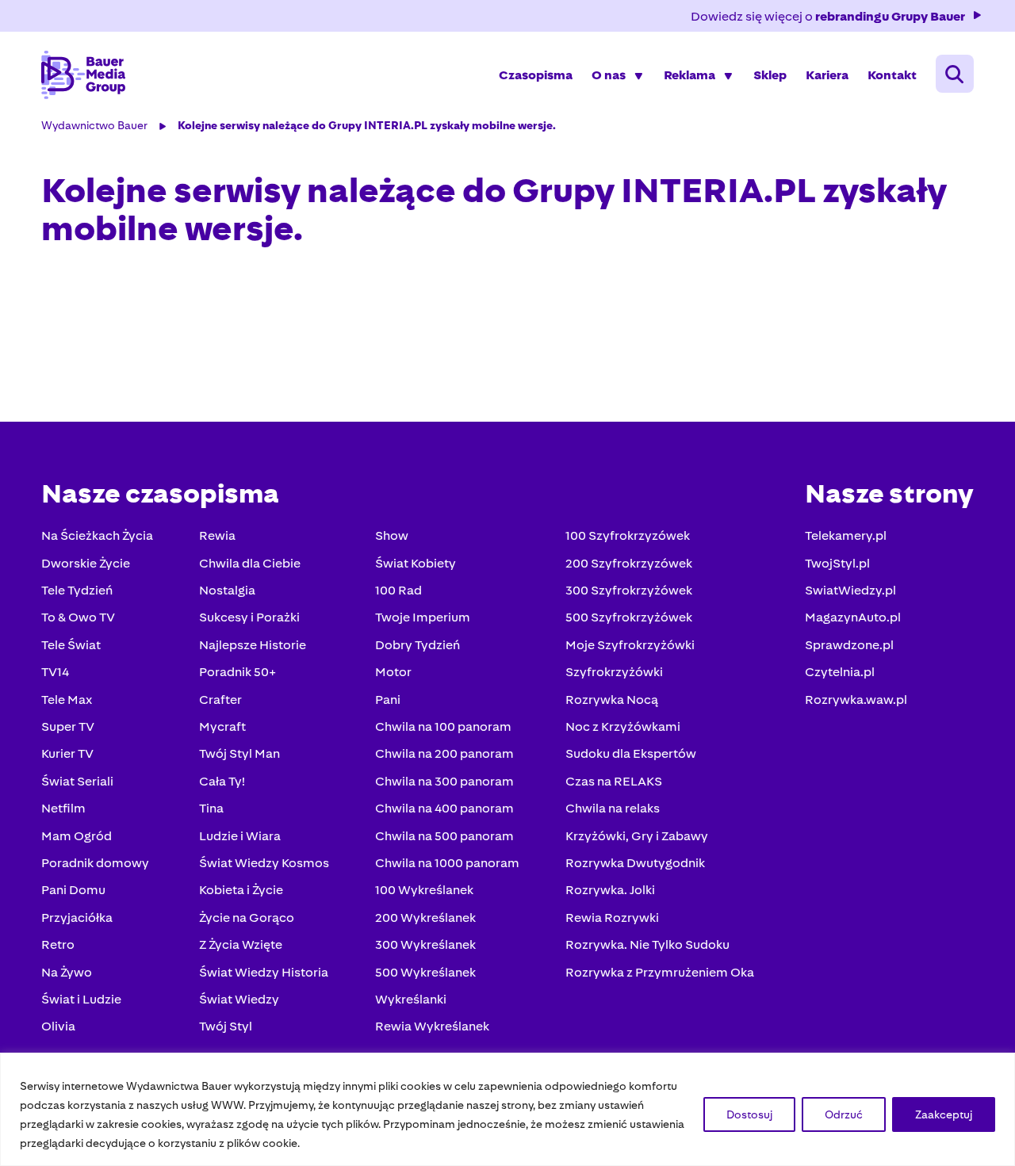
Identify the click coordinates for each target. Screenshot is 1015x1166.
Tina (211, 808)
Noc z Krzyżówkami (622, 726)
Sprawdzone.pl (849, 644)
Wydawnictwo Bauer (94, 125)
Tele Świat (71, 644)
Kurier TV (67, 753)
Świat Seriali (77, 781)
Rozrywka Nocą (611, 699)
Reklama (689, 74)
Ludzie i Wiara (240, 835)
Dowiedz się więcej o (828, 16)
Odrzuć (844, 1114)
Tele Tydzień (77, 590)
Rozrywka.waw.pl (856, 699)
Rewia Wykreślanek (432, 1026)
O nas (609, 74)
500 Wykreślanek (425, 972)
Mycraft (222, 726)
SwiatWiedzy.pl (850, 590)
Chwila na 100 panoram (443, 726)
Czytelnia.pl (840, 671)
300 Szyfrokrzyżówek (628, 590)
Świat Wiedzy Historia (263, 972)
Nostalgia (227, 590)
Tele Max (66, 699)
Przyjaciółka (77, 917)
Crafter (220, 699)
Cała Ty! (222, 781)
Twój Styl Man (239, 753)
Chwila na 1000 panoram (447, 862)
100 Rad (398, 590)
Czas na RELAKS (613, 781)
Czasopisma (536, 74)
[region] (507, 1109)
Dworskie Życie (85, 563)
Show (391, 535)
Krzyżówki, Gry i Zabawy (636, 835)
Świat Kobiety (415, 563)
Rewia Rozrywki (612, 917)
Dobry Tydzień (417, 644)
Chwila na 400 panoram (444, 808)
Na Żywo (66, 972)
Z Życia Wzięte (240, 944)
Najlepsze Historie (252, 644)
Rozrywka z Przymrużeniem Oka (659, 972)
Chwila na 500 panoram (444, 835)
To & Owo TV (78, 617)
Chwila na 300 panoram (444, 781)
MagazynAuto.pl (853, 617)
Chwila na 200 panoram (444, 753)
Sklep (770, 74)
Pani (387, 699)
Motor (393, 671)
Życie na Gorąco (246, 917)
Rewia (217, 535)
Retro (58, 944)
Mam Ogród (76, 835)
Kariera (827, 74)
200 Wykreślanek (425, 917)
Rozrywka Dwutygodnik (635, 862)
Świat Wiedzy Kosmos (264, 862)
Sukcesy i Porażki (249, 617)
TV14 (55, 671)
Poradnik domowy (95, 862)
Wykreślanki (410, 999)
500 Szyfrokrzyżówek (628, 617)
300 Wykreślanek (425, 944)
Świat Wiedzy (239, 999)
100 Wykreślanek (424, 889)
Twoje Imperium (422, 617)
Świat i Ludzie (81, 999)
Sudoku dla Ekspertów (630, 753)
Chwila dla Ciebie (250, 563)
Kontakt (892, 74)
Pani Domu (73, 889)
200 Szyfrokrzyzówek (628, 563)
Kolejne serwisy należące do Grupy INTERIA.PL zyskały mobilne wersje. (367, 125)
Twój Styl (225, 1026)
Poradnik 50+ (237, 671)
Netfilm (63, 808)
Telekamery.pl (846, 535)
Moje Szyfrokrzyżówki (630, 644)
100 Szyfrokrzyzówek (627, 535)
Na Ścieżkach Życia (97, 535)
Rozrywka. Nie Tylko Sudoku (647, 944)
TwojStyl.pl (837, 563)
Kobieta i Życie (241, 889)
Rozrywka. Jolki (610, 889)
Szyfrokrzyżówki (614, 671)
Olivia (58, 1026)
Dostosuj (749, 1114)
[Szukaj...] (955, 74)
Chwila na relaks (612, 808)
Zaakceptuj (943, 1114)
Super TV (67, 726)
